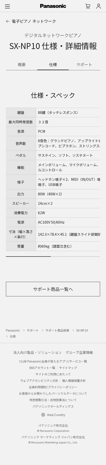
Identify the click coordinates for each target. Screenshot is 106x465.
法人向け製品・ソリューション (37, 352)
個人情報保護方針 (74, 380)
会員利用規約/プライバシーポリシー (53, 387)
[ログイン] (98, 6)
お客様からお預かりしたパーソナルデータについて (53, 393)
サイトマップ (68, 367)
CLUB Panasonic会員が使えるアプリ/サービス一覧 (53, 361)
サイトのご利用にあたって (53, 374)
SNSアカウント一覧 (42, 367)
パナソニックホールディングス (53, 406)
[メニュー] (7, 6)
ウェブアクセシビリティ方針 (39, 380)
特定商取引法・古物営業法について (53, 400)
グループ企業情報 (79, 352)
